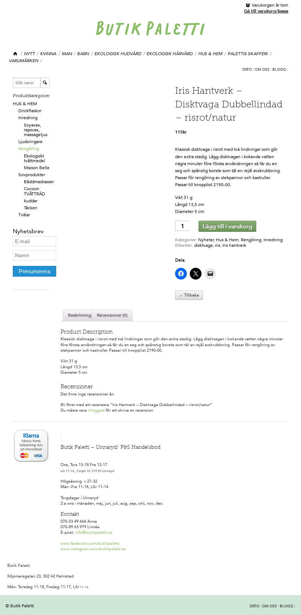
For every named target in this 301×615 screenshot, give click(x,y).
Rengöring (28, 148)
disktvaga (203, 245)
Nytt (29, 53)
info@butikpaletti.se (93, 532)
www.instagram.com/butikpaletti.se (93, 549)
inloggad (96, 410)
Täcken (30, 207)
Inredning (27, 117)
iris (217, 245)
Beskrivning (79, 315)
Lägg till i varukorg (227, 226)
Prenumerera (34, 271)
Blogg (279, 70)
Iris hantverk (234, 245)
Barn (83, 53)
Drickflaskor (29, 110)
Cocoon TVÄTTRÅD (34, 191)
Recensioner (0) (112, 315)
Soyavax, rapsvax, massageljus (35, 129)
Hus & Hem (210, 53)
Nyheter (206, 239)
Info (247, 70)
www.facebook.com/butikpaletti (90, 543)
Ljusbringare (30, 141)
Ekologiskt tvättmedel (34, 158)
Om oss (262, 70)
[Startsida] (15, 53)
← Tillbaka (189, 295)
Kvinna (48, 53)
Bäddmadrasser (39, 181)
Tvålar (24, 214)
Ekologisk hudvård (117, 53)
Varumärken (23, 60)
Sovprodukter (31, 174)
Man (67, 53)
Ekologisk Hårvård (169, 53)
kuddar (30, 200)
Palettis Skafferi (248, 53)
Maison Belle (37, 167)
